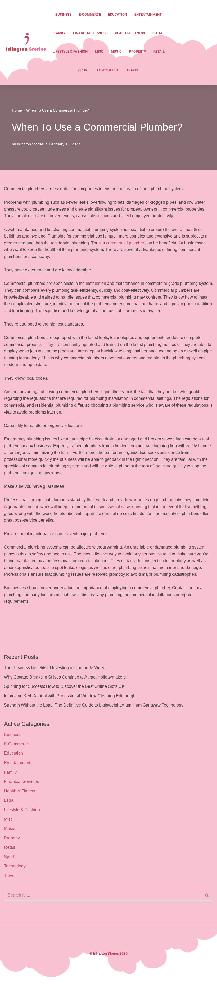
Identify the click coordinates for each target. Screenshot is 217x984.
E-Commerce (90, 14)
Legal (157, 33)
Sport (83, 70)
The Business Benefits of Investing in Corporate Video (54, 667)
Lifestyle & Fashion (70, 51)
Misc (99, 51)
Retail (159, 51)
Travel (132, 70)
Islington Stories (30, 144)
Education (117, 14)
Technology (108, 70)
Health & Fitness (130, 33)
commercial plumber (125, 243)
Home (17, 110)
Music (116, 51)
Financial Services (90, 33)
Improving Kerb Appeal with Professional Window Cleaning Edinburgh (69, 696)
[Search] (207, 895)
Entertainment (148, 14)
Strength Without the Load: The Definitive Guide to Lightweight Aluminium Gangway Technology (93, 705)
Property (137, 51)
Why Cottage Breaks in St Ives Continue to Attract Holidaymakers (65, 677)
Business (63, 14)
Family (60, 33)
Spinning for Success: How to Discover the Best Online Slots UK (64, 686)
